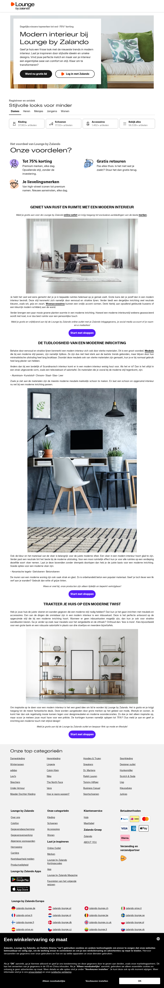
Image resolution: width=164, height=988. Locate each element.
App (49, 869)
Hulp (86, 817)
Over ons (15, 817)
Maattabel (89, 823)
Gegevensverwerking (22, 835)
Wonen (50, 835)
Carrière (15, 853)
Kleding (51, 817)
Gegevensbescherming (22, 829)
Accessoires (53, 829)
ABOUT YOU (90, 842)
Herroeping (16, 847)
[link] (27, 123)
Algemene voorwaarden (23, 841)
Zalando (88, 836)
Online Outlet (54, 848)
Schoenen (52, 823)
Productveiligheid (19, 865)
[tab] (15, 111)
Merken (51, 854)
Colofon (15, 823)
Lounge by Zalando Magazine (62, 875)
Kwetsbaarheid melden (22, 859)
